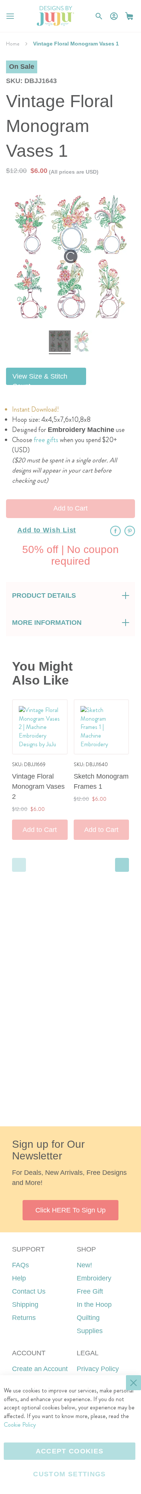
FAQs (20, 1265)
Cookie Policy (20, 1424)
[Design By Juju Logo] (55, 16)
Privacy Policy (98, 1369)
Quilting (88, 1317)
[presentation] (122, 865)
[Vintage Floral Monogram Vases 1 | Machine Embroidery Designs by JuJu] (59, 342)
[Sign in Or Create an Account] (114, 16)
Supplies (90, 1331)
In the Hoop (94, 1304)
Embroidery (94, 1278)
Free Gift (90, 1291)
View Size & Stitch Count (39, 379)
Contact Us (28, 1291)
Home (13, 43)
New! (84, 1265)
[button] (129, 16)
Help (19, 1278)
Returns (24, 1317)
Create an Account (40, 1369)
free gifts (46, 440)
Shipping (25, 1304)
